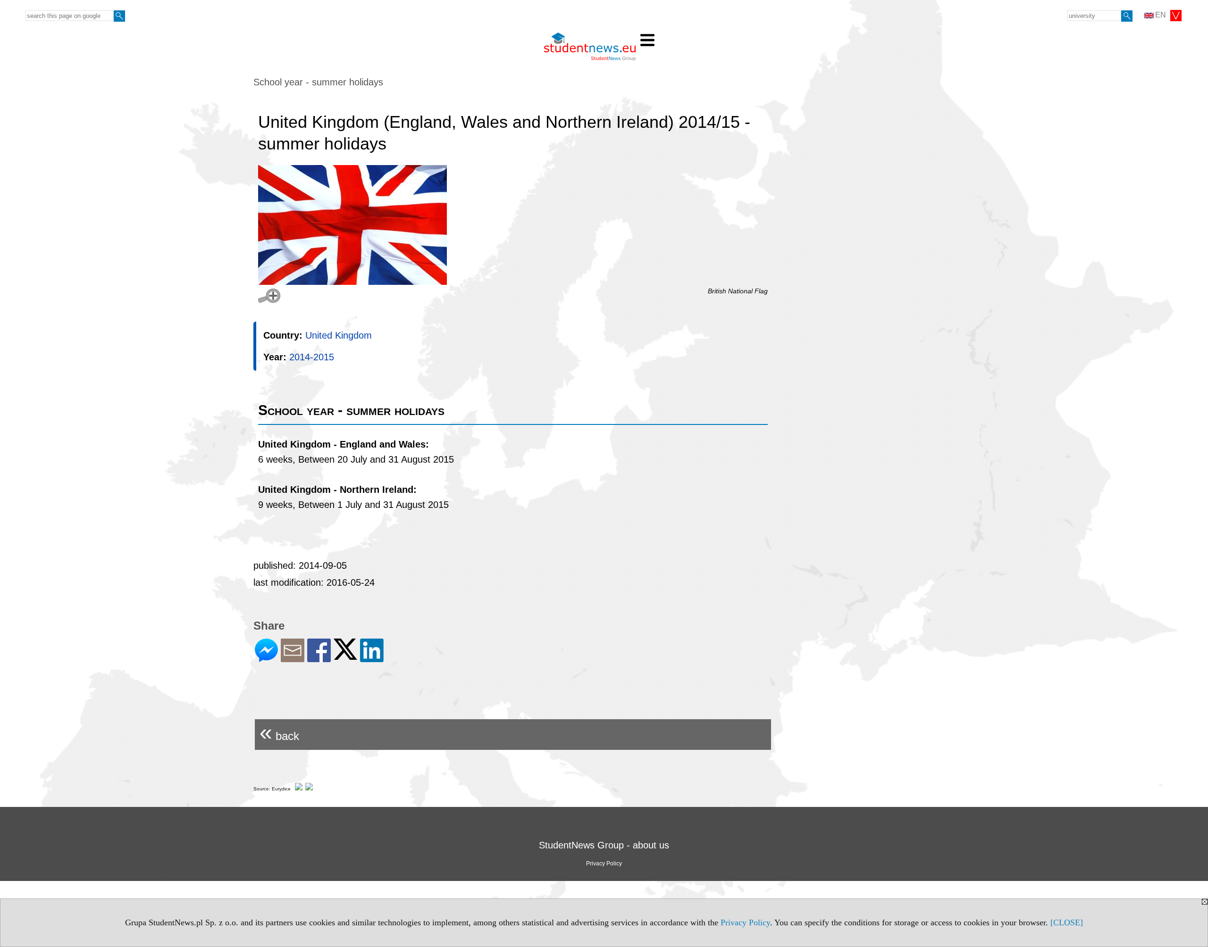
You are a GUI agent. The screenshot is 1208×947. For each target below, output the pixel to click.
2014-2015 (311, 357)
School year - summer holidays (318, 82)
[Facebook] (319, 658)
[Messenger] (266, 658)
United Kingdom (338, 335)
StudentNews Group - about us (604, 845)
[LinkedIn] (372, 658)
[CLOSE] (1066, 922)
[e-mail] (292, 658)
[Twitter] (345, 655)
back (279, 732)
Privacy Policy (745, 922)
